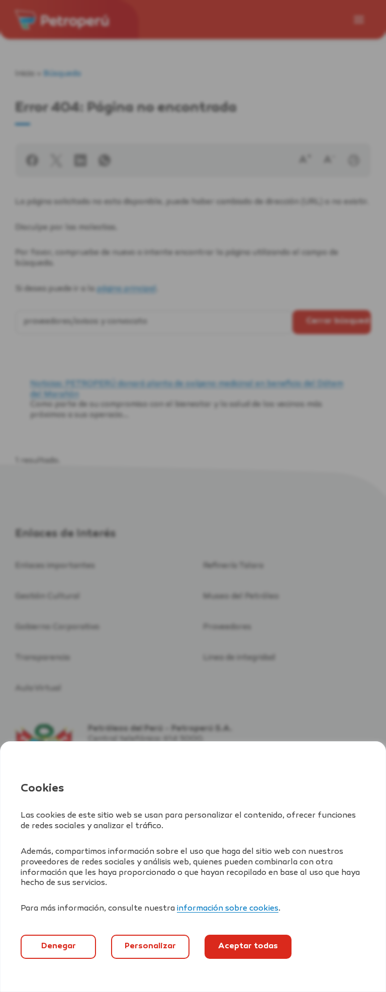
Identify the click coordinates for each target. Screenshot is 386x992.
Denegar (58, 946)
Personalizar (150, 946)
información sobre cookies (227, 909)
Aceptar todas (248, 946)
